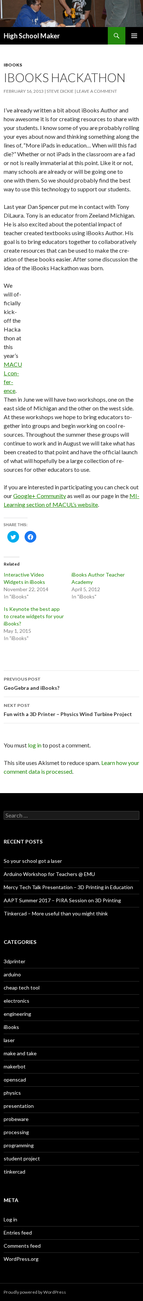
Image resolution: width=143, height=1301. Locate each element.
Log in (10, 1219)
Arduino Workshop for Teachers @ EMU (49, 874)
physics (12, 1093)
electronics (16, 1001)
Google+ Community (39, 495)
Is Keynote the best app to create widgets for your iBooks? (34, 616)
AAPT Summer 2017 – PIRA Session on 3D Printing (62, 900)
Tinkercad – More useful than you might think (56, 913)
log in (34, 745)
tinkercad (14, 1171)
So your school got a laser (33, 861)
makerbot (15, 1066)
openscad (15, 1079)
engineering (17, 1014)
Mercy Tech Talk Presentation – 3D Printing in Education (68, 887)
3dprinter (14, 961)
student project (22, 1158)
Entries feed (18, 1232)
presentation (19, 1106)
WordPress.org (21, 1259)
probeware (16, 1119)
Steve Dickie (60, 91)
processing (16, 1132)
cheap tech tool (22, 987)
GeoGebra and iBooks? (31, 683)
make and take (20, 1053)
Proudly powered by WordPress (35, 1292)
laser (9, 1040)
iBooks (13, 65)
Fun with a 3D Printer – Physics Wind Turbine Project (68, 710)
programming (19, 1145)
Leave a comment (97, 91)
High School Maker (32, 36)
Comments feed (22, 1246)
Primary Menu (134, 36)
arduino (12, 974)
